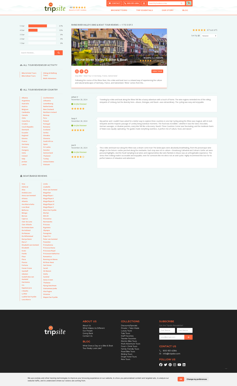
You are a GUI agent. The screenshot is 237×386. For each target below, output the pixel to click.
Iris (23, 285)
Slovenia (46, 138)
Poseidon (46, 242)
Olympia (46, 230)
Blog (185, 10)
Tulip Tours (125, 333)
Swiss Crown (48, 280)
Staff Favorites (127, 336)
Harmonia (26, 282)
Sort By (194, 35)
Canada (25, 115)
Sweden (46, 150)
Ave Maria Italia (28, 204)
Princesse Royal (49, 251)
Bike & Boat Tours (29, 76)
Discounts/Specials (129, 325)
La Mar (24, 294)
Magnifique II (48, 198)
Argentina (26, 100)
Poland (46, 121)
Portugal (46, 124)
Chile (24, 118)
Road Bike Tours (128, 351)
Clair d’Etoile (27, 224)
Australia (25, 103)
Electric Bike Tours (129, 341)
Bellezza (25, 210)
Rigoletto (46, 227)
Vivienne (46, 294)
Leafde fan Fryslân (29, 297)
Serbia (45, 132)
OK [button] (181, 379)
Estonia (24, 138)
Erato (24, 251)
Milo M (46, 216)
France (24, 141)
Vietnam (46, 164)
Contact (115, 3)
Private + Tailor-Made (130, 328)
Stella (45, 274)
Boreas (24, 216)
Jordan (24, 162)
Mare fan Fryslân (49, 210)
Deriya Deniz (27, 239)
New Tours (125, 359)
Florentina (47, 219)
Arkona (24, 198)
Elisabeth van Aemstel (30, 245)
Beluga (24, 213)
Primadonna (48, 245)
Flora (24, 259)
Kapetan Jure (27, 288)
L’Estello (25, 291)
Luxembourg (48, 103)
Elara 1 (24, 242)
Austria (24, 106)
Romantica (47, 256)
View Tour (157, 71)
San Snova (47, 265)
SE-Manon (47, 271)
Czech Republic (28, 127)
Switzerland (48, 153)
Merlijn (46, 213)
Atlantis (25, 201)
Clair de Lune (27, 222)
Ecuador (25, 132)
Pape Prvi (47, 236)
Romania (46, 127)
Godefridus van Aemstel (28, 278)
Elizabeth (25, 248)
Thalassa (46, 282)
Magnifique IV (48, 204)
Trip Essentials (144, 10)
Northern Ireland (50, 112)
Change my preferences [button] (197, 379)
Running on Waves (50, 259)
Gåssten (25, 274)
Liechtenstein (48, 98)
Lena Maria (26, 299)
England (25, 135)
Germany (25, 144)
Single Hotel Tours (129, 357)
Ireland (25, 156)
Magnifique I (48, 195)
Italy (23, 159)
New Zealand (48, 109)
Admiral (25, 187)
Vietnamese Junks (50, 288)
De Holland (26, 230)
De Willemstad (27, 236)
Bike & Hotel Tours (29, 73)
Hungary (25, 150)
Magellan (47, 193)
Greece (25, 147)
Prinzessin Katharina (51, 253)
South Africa (48, 141)
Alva (23, 190)
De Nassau (26, 233)
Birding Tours (126, 354)
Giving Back (88, 333)
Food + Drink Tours (129, 346)
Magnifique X (48, 207)
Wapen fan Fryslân (50, 297)
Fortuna (25, 265)
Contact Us (87, 336)
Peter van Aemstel (50, 239)
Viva (23, 184)
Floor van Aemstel (50, 190)
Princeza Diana (49, 248)
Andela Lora (26, 193)
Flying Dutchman (49, 285)
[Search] (182, 3)
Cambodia (26, 112)
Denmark (25, 130)
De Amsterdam (27, 227)
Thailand (46, 156)
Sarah (45, 268)
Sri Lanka (46, 147)
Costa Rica (26, 121)
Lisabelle (46, 187)
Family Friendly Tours (130, 349)
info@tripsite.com (171, 354)
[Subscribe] (188, 337)
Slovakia (46, 135)
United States (48, 162)
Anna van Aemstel (29, 195)
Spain (45, 144)
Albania (25, 98)
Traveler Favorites (128, 338)
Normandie (47, 222)
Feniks (24, 253)
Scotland (46, 130)
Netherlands (48, 106)
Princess (46, 224)
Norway (46, 115)
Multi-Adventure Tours (130, 344)
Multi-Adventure (49, 78)
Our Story (167, 10)
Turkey (46, 159)
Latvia (24, 164)
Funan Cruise (27, 268)
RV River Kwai (48, 262)
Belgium (25, 109)
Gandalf (25, 271)
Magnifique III (48, 201)
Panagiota (47, 233)
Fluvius (24, 262)
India (24, 153)
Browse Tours (119, 10)
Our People (88, 331)
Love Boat (25, 207)
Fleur (24, 256)
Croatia (25, 124)
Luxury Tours (126, 331)
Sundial (46, 277)
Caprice (25, 219)
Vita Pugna (47, 291)
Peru (45, 118)
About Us (87, 325)
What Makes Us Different (94, 328)
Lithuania (47, 100)
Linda (45, 184)
